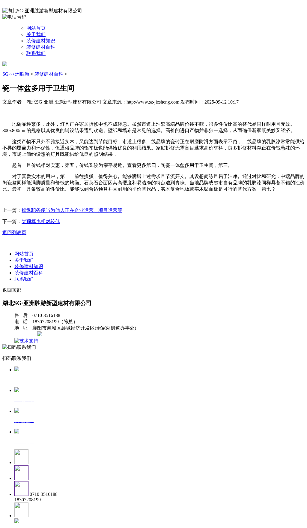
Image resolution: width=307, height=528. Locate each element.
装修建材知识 (40, 40)
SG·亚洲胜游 (15, 74)
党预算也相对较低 (41, 221)
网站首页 (36, 28)
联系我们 (36, 53)
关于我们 (36, 34)
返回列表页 (14, 232)
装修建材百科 (40, 47)
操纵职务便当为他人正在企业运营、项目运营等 (72, 210)
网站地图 (26, 334)
